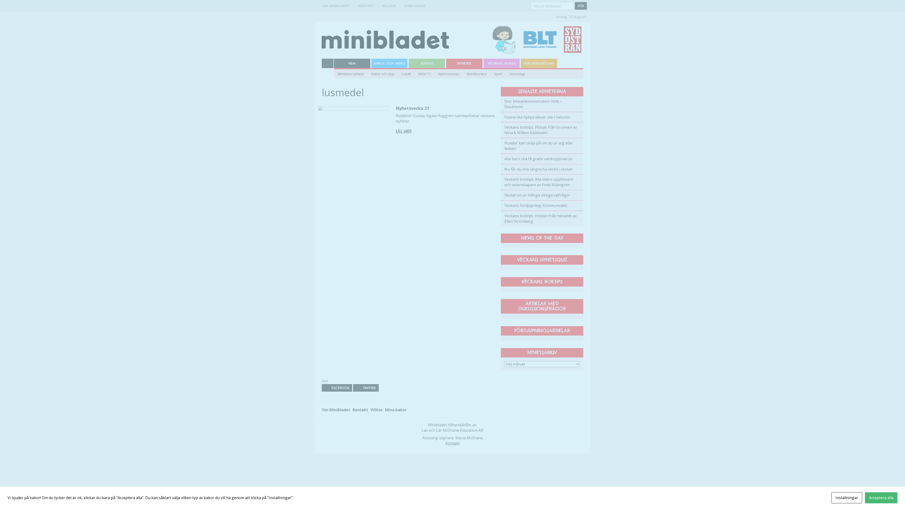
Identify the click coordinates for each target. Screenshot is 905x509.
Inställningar (846, 497)
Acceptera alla (881, 497)
